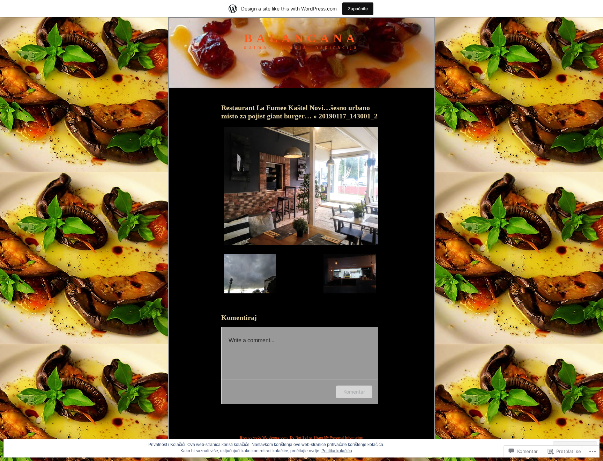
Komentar (354, 392)
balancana (301, 38)
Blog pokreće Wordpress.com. (264, 437)
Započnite (358, 8)
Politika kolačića (336, 450)
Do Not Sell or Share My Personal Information (326, 437)
